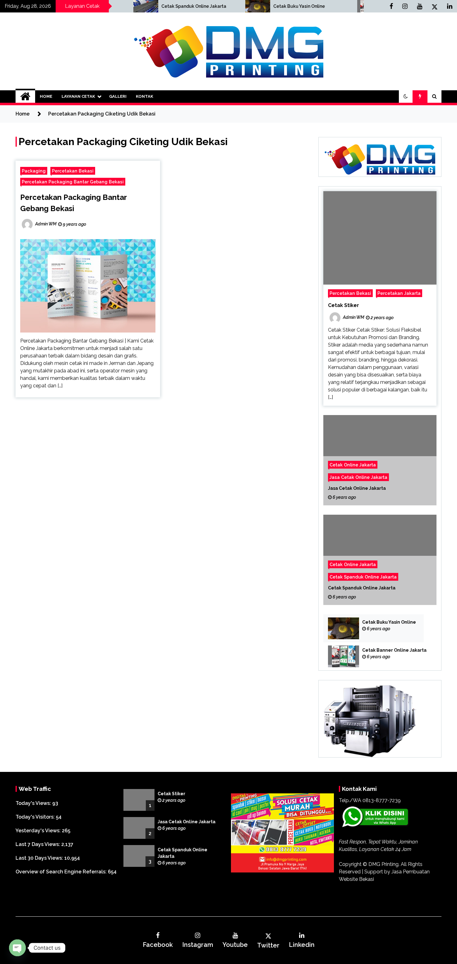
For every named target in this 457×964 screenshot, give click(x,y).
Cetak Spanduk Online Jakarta (148, 6)
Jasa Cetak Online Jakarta (358, 477)
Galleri (118, 96)
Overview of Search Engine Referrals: (62, 872)
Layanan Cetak (78, 96)
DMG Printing (383, 864)
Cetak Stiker (343, 305)
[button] (406, 96)
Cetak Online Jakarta (353, 464)
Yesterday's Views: (39, 831)
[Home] (25, 96)
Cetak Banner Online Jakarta (394, 650)
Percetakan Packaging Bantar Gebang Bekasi (73, 181)
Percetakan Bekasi (73, 170)
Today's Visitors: (36, 817)
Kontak (144, 96)
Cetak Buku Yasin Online (253, 6)
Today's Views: (34, 803)
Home (46, 96)
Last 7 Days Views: (38, 844)
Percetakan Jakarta (399, 293)
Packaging (34, 170)
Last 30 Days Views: (40, 858)
